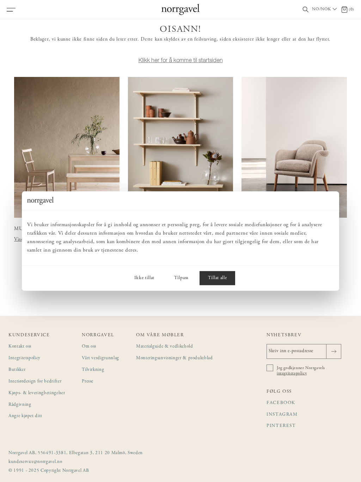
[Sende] (333, 351)
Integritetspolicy (24, 358)
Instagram (282, 414)
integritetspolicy (292, 373)
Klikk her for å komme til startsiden (181, 60)
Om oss (89, 346)
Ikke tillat (144, 278)
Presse (87, 381)
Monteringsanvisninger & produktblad (174, 358)
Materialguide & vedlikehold (164, 346)
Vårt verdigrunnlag (100, 358)
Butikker (16, 370)
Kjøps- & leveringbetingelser (36, 393)
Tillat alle (217, 278)
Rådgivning (19, 405)
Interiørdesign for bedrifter (34, 381)
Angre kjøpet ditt (25, 416)
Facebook (281, 403)
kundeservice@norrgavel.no (35, 462)
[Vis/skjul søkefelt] (305, 9)
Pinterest (281, 426)
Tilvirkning (93, 370)
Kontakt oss (19, 346)
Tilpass (181, 278)
